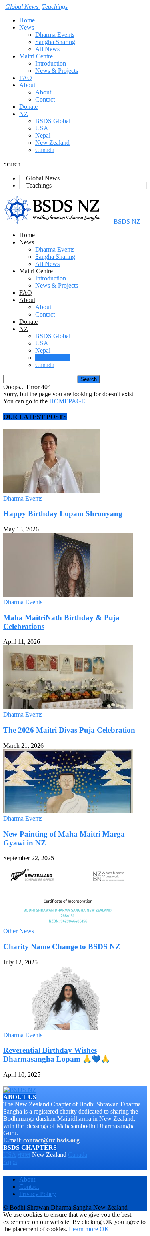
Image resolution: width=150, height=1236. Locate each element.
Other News (18, 931)
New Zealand (52, 142)
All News (47, 49)
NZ (23, 113)
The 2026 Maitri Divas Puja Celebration (69, 730)
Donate (28, 106)
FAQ (25, 77)
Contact (45, 99)
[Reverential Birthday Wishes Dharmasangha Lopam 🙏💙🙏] (68, 1027)
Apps (10, 1161)
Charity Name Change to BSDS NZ (61, 946)
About (27, 85)
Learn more (83, 1229)
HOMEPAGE (67, 401)
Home (27, 20)
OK (104, 1229)
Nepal (42, 135)
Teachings (39, 185)
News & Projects (56, 70)
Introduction (50, 63)
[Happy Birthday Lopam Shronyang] (51, 491)
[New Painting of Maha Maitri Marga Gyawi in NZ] (68, 811)
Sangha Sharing (55, 41)
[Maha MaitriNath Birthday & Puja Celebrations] (68, 594)
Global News (43, 178)
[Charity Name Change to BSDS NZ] (68, 923)
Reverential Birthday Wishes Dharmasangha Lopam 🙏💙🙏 (56, 1054)
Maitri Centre (36, 56)
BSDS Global (52, 121)
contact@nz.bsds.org (51, 1140)
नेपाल (24, 1154)
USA (41, 128)
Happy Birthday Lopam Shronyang (62, 513)
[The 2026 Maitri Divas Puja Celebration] (68, 707)
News (26, 27)
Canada (44, 149)
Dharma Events (54, 34)
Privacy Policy (37, 1193)
